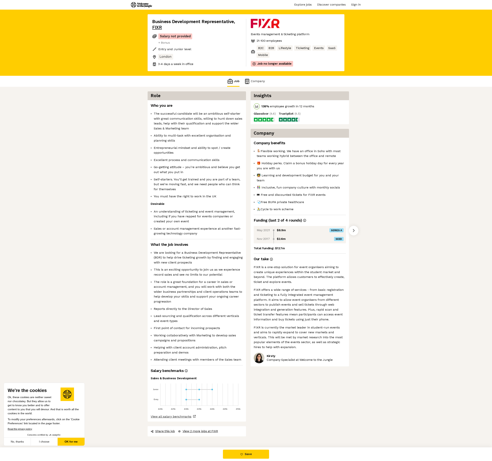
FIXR (157, 27)
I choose (44, 441)
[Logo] (141, 5)
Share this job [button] (165, 431)
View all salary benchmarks (171, 416)
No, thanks (17, 441)
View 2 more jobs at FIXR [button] (200, 431)
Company (258, 81)
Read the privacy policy (20, 429)
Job (236, 81)
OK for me (71, 441)
